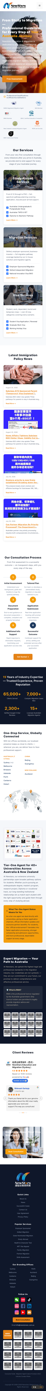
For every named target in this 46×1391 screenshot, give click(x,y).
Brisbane (7, 770)
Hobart (6, 784)
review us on (19, 1080)
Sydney (9, 762)
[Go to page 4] (26, 1112)
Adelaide (7, 773)
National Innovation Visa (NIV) (21, 273)
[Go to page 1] (21, 1112)
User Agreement (23, 1213)
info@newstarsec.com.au (25, 1325)
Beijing (27, 760)
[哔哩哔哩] (16, 1306)
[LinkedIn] (29, 1306)
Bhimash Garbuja (22, 1088)
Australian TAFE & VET (18, 212)
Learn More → (12, 220)
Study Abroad (23, 1239)
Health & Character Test (23, 1243)
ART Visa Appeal (23, 1246)
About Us (23, 1199)
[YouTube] (23, 1312)
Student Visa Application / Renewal (23, 321)
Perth (6, 777)
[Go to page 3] (24, 1112)
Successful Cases (23, 1206)
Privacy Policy (23, 1217)
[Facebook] (23, 1306)
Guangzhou (29, 764)
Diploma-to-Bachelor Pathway (21, 216)
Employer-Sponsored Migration (22, 267)
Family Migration (23, 1250)
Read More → (11, 403)
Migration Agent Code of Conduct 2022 (28, 1374)
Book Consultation (15, 1151)
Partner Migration (23, 1254)
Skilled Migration (23, 1232)
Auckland (28, 774)
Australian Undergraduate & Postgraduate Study (20, 207)
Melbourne (8, 766)
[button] (16, 1299)
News (23, 1202)
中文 (34, 1387)
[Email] (29, 1312)
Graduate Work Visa (17, 325)
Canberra (7, 780)
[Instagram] (16, 1312)
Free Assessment (14, 79)
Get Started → (23, 657)
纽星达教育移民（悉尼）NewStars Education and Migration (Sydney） (24, 1064)
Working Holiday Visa (18, 328)
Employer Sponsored (23, 1228)
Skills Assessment (23, 1257)
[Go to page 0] (19, 1112)
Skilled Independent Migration (21, 270)
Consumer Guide (10, 1374)
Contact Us (23, 1210)
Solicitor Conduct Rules (23, 1376)
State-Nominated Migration (23, 1236)
